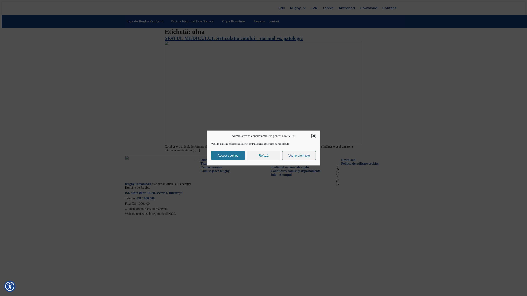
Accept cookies (228, 155)
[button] (314, 136)
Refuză (263, 155)
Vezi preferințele (299, 155)
